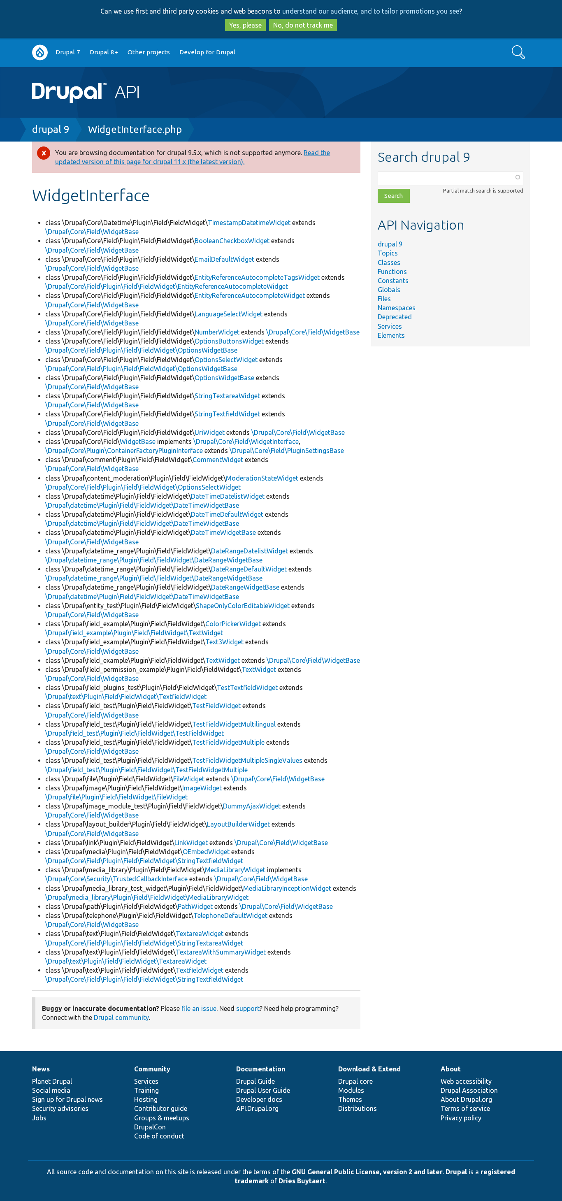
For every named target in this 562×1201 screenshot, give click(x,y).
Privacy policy (461, 1118)
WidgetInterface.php (135, 129)
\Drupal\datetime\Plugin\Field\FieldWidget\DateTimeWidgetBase (142, 505)
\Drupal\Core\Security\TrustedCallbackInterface (116, 879)
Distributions (357, 1108)
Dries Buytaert (302, 1181)
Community (152, 1069)
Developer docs (259, 1099)
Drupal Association (469, 1090)
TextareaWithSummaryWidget (221, 952)
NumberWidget (217, 332)
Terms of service (465, 1108)
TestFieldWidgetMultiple (228, 742)
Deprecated (395, 317)
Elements (391, 335)
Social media (51, 1090)
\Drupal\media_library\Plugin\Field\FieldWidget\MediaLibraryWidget (146, 897)
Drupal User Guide (263, 1090)
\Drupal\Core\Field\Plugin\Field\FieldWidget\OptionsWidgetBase (141, 350)
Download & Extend (369, 1069)
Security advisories (60, 1108)
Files (384, 298)
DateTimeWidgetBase (223, 532)
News (41, 1069)
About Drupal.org (466, 1099)
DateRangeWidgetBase (245, 587)
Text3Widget (224, 642)
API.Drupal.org (257, 1108)
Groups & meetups (161, 1118)
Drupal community (121, 1017)
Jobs (39, 1118)
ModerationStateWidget (262, 478)
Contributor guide (160, 1108)
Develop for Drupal (207, 52)
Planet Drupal (52, 1081)
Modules (351, 1090)
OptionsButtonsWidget (229, 341)
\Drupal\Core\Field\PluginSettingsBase (287, 450)
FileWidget (188, 779)
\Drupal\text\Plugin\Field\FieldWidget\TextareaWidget (126, 961)
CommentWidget (218, 459)
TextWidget (222, 660)
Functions (392, 271)
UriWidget (210, 432)
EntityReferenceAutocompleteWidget (250, 295)
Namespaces (397, 307)
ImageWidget (202, 788)
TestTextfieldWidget (247, 687)
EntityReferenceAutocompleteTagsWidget (257, 277)
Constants (393, 280)
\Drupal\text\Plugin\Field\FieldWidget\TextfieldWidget (126, 696)
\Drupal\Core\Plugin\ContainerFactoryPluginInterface (124, 450)
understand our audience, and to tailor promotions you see (370, 11)
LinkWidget (191, 842)
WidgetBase (138, 441)
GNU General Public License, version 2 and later (367, 1171)
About (451, 1069)
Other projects (149, 52)
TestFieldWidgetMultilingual (234, 724)
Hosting (146, 1099)
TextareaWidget (199, 933)
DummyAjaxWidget (252, 806)
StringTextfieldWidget (227, 414)
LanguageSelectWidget (228, 314)
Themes (350, 1099)
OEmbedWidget (206, 851)
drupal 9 (51, 129)
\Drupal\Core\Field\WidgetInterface (246, 441)
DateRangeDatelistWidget (249, 551)
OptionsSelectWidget (226, 359)
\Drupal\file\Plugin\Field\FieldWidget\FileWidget (116, 797)
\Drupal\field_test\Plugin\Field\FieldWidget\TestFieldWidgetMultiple (146, 770)
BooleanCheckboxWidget (232, 240)
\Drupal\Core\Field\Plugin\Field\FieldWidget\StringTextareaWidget (144, 943)
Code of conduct (159, 1136)
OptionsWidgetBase (224, 377)
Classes (389, 262)
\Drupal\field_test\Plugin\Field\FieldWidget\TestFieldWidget (134, 733)
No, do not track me (303, 25)
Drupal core (355, 1081)
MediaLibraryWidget (235, 869)
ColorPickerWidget (233, 623)
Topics (388, 253)
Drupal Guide (255, 1081)
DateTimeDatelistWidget (228, 496)
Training (146, 1090)
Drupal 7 (68, 52)
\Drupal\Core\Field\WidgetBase (92, 231)
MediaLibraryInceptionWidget (287, 888)
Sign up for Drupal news (67, 1099)
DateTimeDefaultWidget (227, 514)
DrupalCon (150, 1127)
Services (390, 326)
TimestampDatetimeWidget (249, 222)
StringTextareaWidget (227, 396)
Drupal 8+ (104, 52)
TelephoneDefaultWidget (230, 915)
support (248, 1008)
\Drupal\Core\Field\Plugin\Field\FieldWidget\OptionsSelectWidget (143, 487)
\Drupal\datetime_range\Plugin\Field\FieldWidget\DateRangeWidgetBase (153, 560)
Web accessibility (466, 1081)
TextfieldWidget (199, 970)
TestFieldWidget (216, 705)
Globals (389, 289)
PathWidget (195, 906)
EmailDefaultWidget (224, 259)
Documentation (260, 1069)
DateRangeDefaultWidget (249, 569)
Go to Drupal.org (40, 52)
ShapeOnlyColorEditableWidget (243, 605)
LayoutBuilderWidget (238, 824)
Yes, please (245, 25)
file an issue (198, 1008)
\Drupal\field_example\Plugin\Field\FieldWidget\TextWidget (134, 633)
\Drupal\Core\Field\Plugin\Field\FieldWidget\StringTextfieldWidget (144, 860)
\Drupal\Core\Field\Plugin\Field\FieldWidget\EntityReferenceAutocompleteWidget (166, 286)
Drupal (456, 1171)
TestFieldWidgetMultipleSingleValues (247, 760)
